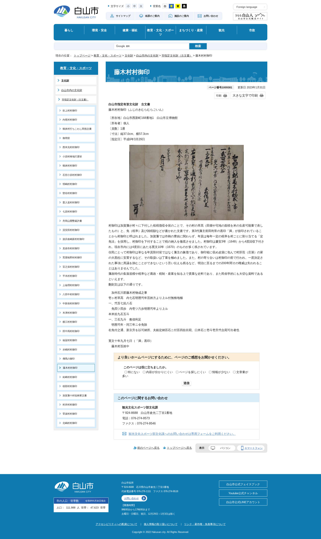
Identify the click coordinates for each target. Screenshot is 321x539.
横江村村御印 (70, 321)
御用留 (66, 138)
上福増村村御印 (71, 285)
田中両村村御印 (71, 331)
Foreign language (246, 7)
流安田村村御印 (71, 230)
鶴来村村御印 (70, 165)
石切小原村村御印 (72, 175)
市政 (252, 30)
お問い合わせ (131, 498)
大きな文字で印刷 (245, 95)
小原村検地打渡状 (72, 156)
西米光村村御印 (71, 147)
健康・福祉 (130, 30)
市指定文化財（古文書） (177, 55)
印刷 (218, 95)
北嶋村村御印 (70, 423)
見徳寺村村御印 (71, 248)
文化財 (129, 55)
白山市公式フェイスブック (243, 484)
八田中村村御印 (71, 294)
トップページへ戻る (179, 447)
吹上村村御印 (70, 110)
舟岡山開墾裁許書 (72, 220)
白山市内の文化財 (147, 55)
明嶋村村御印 (70, 184)
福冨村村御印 (70, 340)
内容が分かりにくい (159, 372)
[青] (171, 6)
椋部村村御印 (70, 386)
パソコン (225, 448)
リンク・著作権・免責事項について (205, 524)
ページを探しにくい (192, 372)
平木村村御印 (70, 276)
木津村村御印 (70, 312)
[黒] (184, 6)
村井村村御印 (70, 404)
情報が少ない (221, 372)
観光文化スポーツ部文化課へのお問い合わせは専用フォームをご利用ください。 (182, 433)
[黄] (177, 6)
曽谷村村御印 (70, 193)
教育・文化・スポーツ (160, 32)
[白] (165, 6)
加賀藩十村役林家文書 (75, 395)
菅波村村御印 (70, 413)
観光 (222, 30)
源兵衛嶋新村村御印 (73, 239)
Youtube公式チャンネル (243, 493)
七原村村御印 (70, 211)
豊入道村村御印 (71, 202)
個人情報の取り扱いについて (161, 524)
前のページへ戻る (148, 447)
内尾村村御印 (70, 119)
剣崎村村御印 (70, 377)
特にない (134, 372)
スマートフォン (253, 448)
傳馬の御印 (69, 358)
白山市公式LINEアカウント (243, 502)
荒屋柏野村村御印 (72, 257)
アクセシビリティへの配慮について (116, 524)
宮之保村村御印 (71, 266)
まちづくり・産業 (191, 30)
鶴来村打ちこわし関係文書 (77, 128)
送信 (186, 383)
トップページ (82, 55)
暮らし (68, 30)
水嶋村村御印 (70, 349)
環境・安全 (99, 30)
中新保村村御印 (71, 303)
